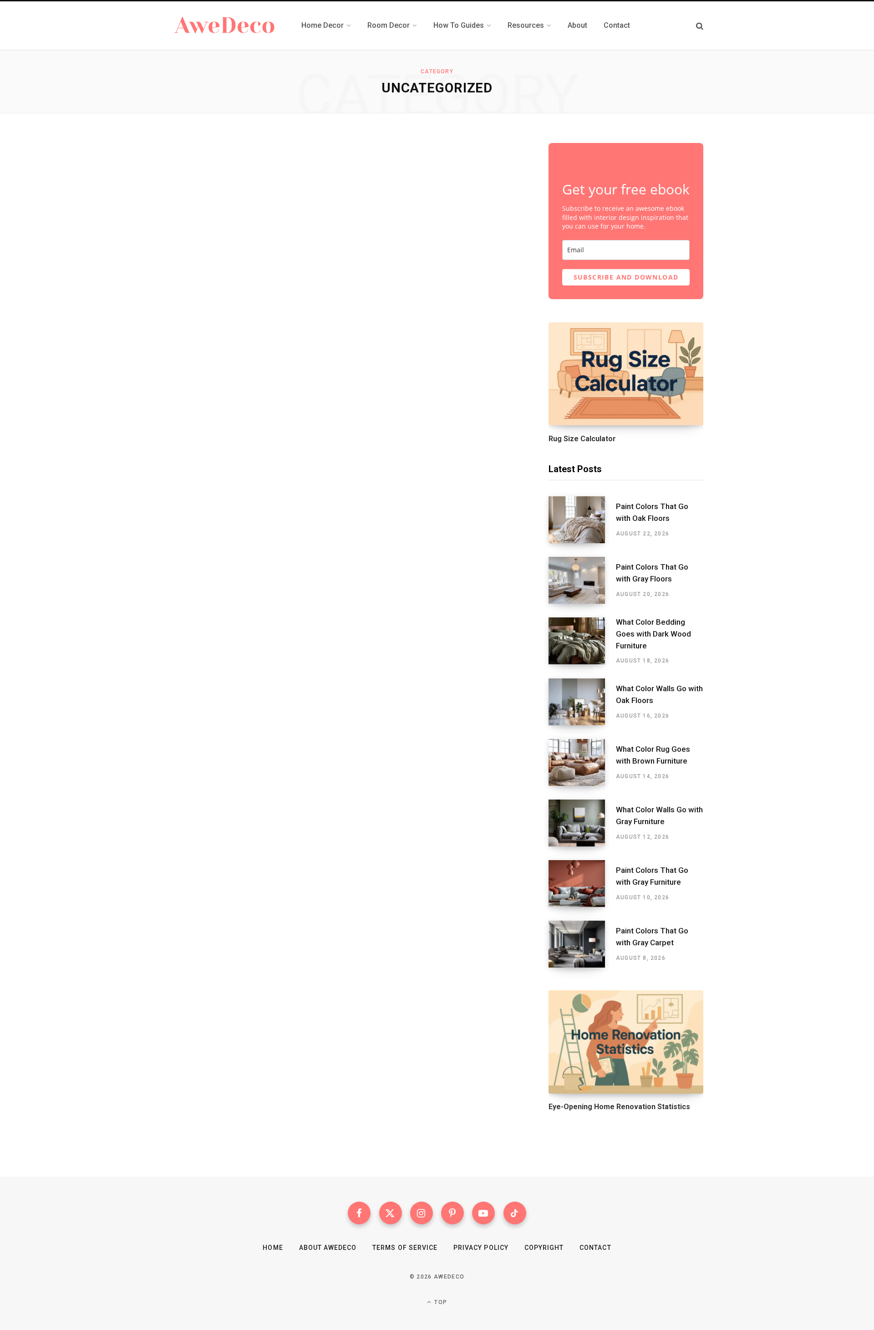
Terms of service (404, 1247)
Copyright (544, 1247)
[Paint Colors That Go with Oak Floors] (582, 519)
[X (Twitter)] (390, 1213)
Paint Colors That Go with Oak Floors (652, 512)
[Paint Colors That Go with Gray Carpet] (582, 944)
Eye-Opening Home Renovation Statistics (619, 1106)
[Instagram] (421, 1213)
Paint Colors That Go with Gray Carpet (652, 936)
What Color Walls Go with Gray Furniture (659, 815)
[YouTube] (483, 1213)
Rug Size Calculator (582, 438)
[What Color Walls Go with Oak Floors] (582, 701)
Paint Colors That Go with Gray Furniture (652, 876)
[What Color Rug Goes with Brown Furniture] (582, 762)
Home (273, 1247)
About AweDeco (328, 1247)
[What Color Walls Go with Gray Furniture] (582, 823)
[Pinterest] (452, 1213)
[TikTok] (514, 1213)
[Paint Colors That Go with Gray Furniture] (582, 883)
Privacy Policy (480, 1247)
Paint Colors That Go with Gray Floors (652, 572)
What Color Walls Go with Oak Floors (659, 694)
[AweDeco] (225, 26)
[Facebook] (359, 1213)
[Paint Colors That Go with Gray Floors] (582, 580)
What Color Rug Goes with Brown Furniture (653, 754)
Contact (595, 1247)
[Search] (699, 26)
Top (439, 1302)
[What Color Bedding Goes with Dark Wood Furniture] (582, 641)
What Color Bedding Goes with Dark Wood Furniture (653, 633)
